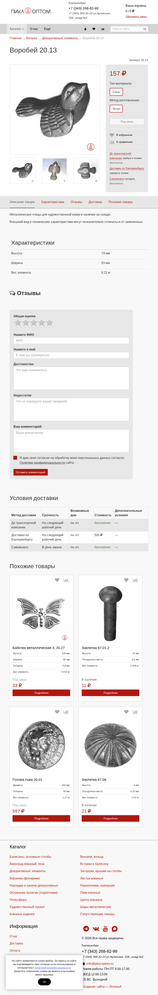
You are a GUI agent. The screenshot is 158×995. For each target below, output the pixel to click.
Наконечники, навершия (97, 885)
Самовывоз (117, 178)
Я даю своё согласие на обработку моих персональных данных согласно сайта (72, 460)
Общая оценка (24, 316)
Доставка (95, 202)
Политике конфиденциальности (42, 462)
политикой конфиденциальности (53, 967)
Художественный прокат (27, 907)
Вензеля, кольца (91, 856)
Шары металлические (95, 907)
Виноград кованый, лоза (27, 864)
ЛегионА (115, 986)
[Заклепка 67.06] (110, 745)
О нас (34, 28)
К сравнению (124, 141)
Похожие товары (120, 202)
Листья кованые (91, 878)
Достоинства (23, 364)
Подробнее (41, 692)
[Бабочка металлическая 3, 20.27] (41, 613)
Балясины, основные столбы (30, 856)
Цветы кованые (91, 899)
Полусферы (18, 899)
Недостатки (22, 395)
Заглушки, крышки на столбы (101, 871)
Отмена (45, 774)
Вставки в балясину (94, 864)
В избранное (124, 134)
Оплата (15, 950)
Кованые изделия (22, 914)
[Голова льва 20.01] (41, 745)
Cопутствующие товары (97, 914)
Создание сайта (93, 986)
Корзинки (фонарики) (25, 878)
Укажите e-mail (24, 349)
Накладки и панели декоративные (34, 885)
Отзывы (76, 202)
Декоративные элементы (28, 871)
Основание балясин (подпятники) (34, 892)
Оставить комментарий (30, 472)
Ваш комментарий (27, 426)
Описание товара (22, 202)
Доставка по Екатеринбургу (127, 168)
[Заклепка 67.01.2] (110, 613)
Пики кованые (90, 892)
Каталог (15, 28)
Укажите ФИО (23, 334)
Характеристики (52, 202)
